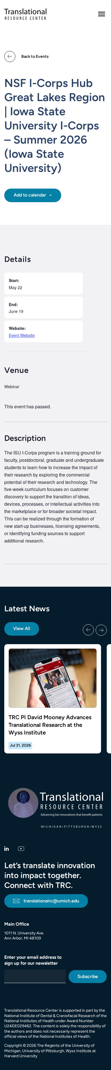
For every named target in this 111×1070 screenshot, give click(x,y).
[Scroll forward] (101, 630)
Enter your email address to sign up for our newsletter (32, 960)
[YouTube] (21, 848)
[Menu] (101, 14)
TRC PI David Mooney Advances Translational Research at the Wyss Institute (50, 725)
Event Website (22, 335)
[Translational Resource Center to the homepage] (25, 14)
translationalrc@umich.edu (51, 901)
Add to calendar (30, 195)
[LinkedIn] (6, 848)
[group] (55, 699)
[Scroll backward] (88, 630)
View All (21, 628)
